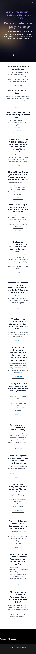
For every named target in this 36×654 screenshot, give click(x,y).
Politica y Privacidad (8, 639)
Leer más (17, 85)
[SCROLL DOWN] (18, 55)
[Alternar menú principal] (32, 3)
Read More (16, 623)
